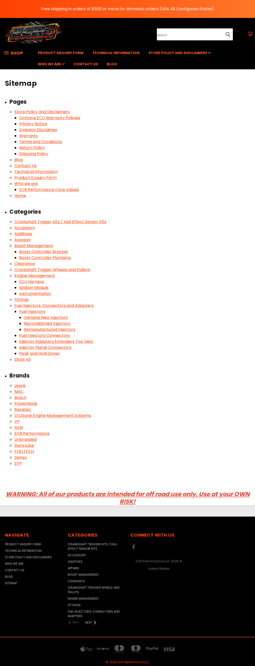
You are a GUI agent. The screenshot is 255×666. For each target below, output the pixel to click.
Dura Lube (24, 445)
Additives (23, 234)
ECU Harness (31, 282)
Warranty (28, 136)
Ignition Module (34, 287)
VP (17, 421)
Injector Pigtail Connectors (45, 347)
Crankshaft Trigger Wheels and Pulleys (52, 270)
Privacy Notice (33, 124)
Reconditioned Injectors (47, 323)
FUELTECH (24, 451)
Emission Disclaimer (38, 130)
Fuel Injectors (32, 311)
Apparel (22, 240)
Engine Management (34, 276)
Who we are (50, 64)
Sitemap (11, 583)
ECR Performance (32, 433)
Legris (20, 385)
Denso (20, 457)
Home (20, 195)
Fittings (21, 299)
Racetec (22, 409)
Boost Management (33, 246)
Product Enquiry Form (60, 52)
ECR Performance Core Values (49, 189)
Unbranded (25, 439)
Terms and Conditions (40, 142)
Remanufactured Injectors (49, 329)
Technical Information (115, 52)
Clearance (24, 264)
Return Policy (32, 148)
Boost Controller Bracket (43, 252)
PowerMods (25, 403)
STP (18, 463)
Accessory (24, 228)
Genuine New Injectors (46, 317)
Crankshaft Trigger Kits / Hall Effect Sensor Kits (60, 222)
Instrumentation (35, 293)
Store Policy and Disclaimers (178, 52)
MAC (19, 391)
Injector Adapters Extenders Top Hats (56, 341)
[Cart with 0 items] (250, 33)
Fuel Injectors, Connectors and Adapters (54, 305)
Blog (112, 64)
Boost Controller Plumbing (45, 258)
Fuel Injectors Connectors (44, 335)
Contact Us (86, 64)
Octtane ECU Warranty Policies (49, 118)
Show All (22, 359)
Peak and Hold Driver (39, 353)
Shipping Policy (33, 154)
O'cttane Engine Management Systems (52, 415)
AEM (18, 427)
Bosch (20, 397)
